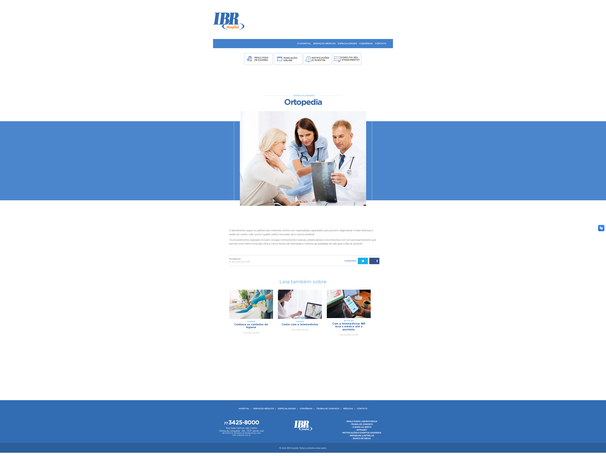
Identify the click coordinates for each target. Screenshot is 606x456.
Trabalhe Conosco (327, 409)
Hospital (244, 409)
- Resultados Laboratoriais (361, 421)
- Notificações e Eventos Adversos (361, 433)
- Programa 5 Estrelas (361, 435)
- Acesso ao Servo (361, 427)
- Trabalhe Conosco (361, 424)
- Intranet (361, 430)
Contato (362, 409)
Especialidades (287, 409)
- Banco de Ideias (361, 438)
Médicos (348, 409)
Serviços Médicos (263, 409)
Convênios (306, 409)
